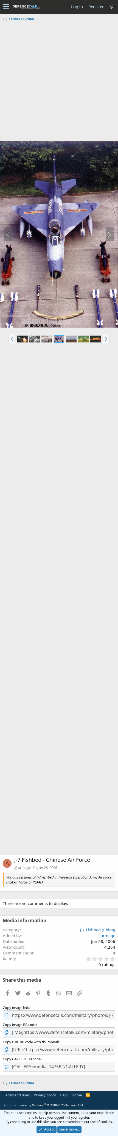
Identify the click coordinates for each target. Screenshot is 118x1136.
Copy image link (16, 1007)
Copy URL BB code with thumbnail (31, 1041)
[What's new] (111, 7)
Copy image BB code (19, 1024)
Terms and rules (17, 1095)
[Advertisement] (59, 81)
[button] (6, 7)
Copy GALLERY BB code (22, 1059)
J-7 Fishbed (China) (97, 929)
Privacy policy (45, 1095)
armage (24, 867)
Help (64, 1095)
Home (77, 1095)
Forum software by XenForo (44, 1105)
